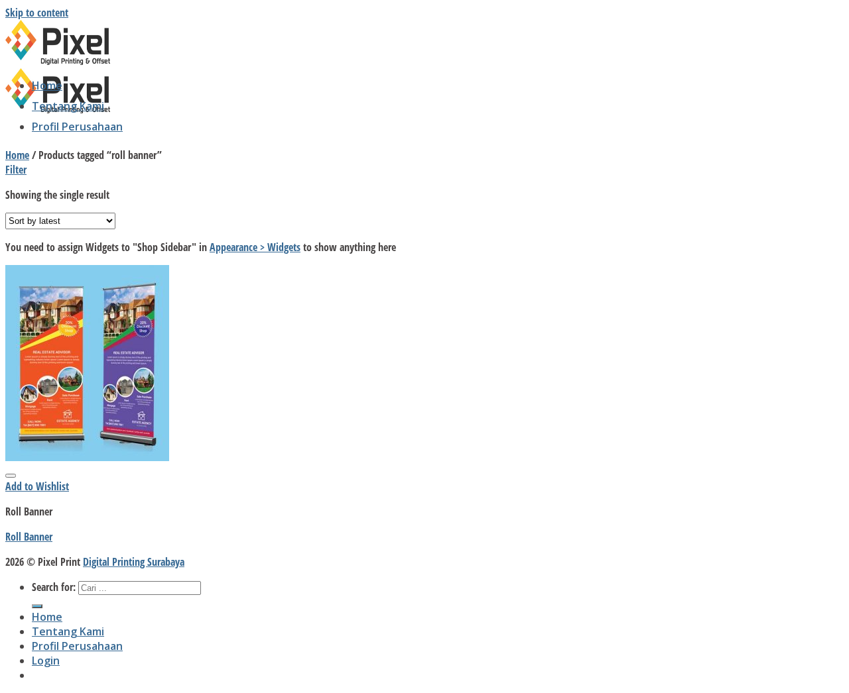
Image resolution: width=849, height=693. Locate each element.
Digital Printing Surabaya (133, 562)
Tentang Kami (68, 106)
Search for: (54, 587)
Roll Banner (28, 536)
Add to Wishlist (37, 486)
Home (47, 85)
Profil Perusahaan (77, 126)
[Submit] (37, 606)
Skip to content (36, 12)
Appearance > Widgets (255, 247)
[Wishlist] (10, 476)
